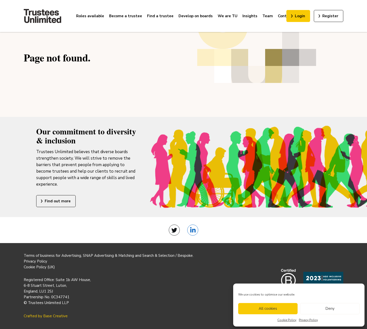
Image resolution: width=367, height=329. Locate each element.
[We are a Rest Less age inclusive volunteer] (323, 281)
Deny (330, 308)
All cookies (268, 308)
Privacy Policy (308, 320)
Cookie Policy (286, 320)
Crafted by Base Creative (46, 316)
